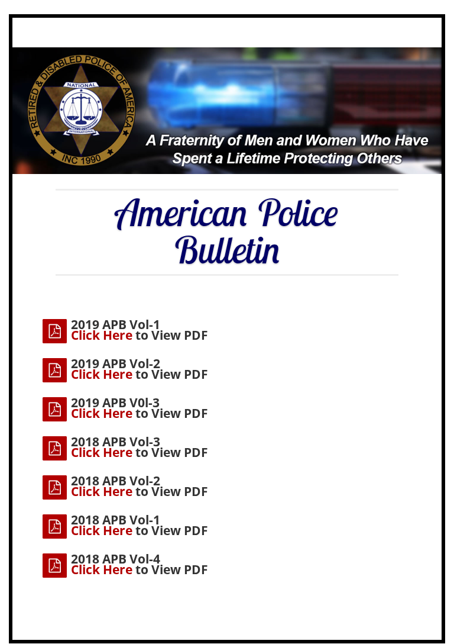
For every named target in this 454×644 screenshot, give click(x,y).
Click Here (101, 335)
